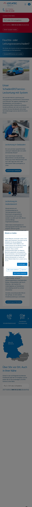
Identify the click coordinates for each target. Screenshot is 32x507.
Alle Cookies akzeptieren (20, 273)
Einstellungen (21, 264)
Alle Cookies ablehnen (13, 270)
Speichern (23, 270)
